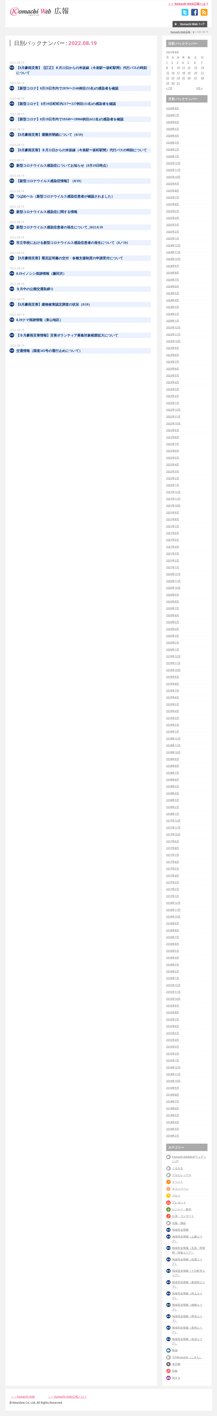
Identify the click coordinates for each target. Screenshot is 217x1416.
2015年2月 (172, 1053)
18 (183, 72)
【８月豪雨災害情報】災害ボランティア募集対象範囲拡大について (67, 335)
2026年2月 (172, 149)
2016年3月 (172, 964)
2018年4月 (172, 793)
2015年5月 (172, 1033)
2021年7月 (172, 526)
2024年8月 (172, 272)
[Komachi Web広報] (39, 16)
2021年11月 (173, 498)
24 (178, 77)
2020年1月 (172, 649)
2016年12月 (173, 902)
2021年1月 (172, 567)
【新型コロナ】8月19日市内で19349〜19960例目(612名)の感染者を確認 (70, 119)
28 (202, 77)
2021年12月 (173, 491)
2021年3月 (172, 553)
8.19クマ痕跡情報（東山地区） (39, 320)
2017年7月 (172, 854)
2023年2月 (172, 395)
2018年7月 (172, 772)
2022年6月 (172, 450)
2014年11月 (173, 1074)
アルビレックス (181, 1174)
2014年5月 (172, 1115)
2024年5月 (172, 293)
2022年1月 (172, 484)
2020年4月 (172, 628)
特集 (175, 1370)
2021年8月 (172, 519)
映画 (175, 1350)
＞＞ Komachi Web (23, 1396)
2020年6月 (172, 615)
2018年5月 (172, 786)
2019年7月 (172, 690)
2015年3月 (172, 1046)
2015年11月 (173, 991)
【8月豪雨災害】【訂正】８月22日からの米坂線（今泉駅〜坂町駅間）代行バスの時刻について (81, 70)
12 (189, 67)
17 (178, 72)
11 (183, 67)
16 (172, 72)
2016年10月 (173, 916)
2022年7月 (172, 443)
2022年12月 (173, 409)
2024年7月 (172, 279)
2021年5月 (172, 539)
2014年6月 (172, 1108)
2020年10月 (173, 587)
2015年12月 (173, 985)
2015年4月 (172, 1039)
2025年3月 (172, 224)
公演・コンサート (183, 1215)
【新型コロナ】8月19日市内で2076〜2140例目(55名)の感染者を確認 (67, 88)
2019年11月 (173, 662)
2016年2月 (172, 971)
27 (195, 77)
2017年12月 (173, 820)
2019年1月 (172, 731)
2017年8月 (172, 848)
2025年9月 (172, 183)
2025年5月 (172, 211)
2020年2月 (172, 642)
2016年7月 (172, 937)
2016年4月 (172, 957)
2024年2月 (172, 313)
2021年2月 (172, 560)
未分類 (176, 1363)
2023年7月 (172, 361)
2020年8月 (172, 601)
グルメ (176, 1195)
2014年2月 (172, 1135)
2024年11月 (173, 252)
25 (183, 77)
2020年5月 (172, 621)
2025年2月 (172, 231)
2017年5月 (172, 868)
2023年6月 (172, 368)
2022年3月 (172, 471)
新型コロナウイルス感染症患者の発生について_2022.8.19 (59, 227)
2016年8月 (172, 930)
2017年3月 (172, 882)
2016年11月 (173, 909)
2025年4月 (172, 217)
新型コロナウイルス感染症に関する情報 (46, 212)
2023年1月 (172, 402)
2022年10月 (173, 423)
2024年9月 (172, 265)
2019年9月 (172, 676)
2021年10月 (173, 505)
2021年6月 (172, 532)
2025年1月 (172, 238)
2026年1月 (172, 156)
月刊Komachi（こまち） (187, 1357)
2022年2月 (172, 478)
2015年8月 (172, 1012)
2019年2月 (172, 724)
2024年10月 (173, 258)
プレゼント (179, 1202)
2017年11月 (173, 827)
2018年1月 (172, 813)
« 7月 (169, 88)
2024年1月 (172, 320)
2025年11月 (173, 169)
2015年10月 (173, 998)
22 (167, 77)
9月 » (199, 88)
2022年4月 (172, 464)
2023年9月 (172, 347)
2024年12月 (173, 245)
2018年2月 (172, 806)
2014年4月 (172, 1122)
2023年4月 (172, 382)
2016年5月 (172, 950)
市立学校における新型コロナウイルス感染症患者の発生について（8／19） (73, 242)
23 (172, 77)
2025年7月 (172, 197)
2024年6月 (172, 286)
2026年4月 (172, 135)
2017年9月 (172, 841)
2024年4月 (172, 300)
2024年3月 (172, 306)
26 (189, 77)
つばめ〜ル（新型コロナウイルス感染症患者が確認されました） (65, 196)
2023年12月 (173, 327)
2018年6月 (172, 779)
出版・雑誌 (179, 1222)
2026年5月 (172, 128)
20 (195, 72)
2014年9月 (172, 1087)
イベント (177, 1181)
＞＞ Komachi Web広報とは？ (188, 3)
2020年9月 (172, 594)
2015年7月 (172, 1019)
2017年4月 (172, 875)
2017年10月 (173, 834)
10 (178, 67)
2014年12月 (173, 1067)
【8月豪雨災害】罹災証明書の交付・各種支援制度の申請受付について (69, 258)
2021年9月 (172, 512)
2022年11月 (173, 416)
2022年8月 (172, 437)
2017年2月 (172, 889)
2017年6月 (172, 861)
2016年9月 (172, 923)
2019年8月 (172, 683)
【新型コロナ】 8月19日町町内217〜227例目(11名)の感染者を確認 (66, 104)
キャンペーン (180, 1188)
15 (167, 72)
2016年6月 (172, 943)
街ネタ (176, 1377)
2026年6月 (172, 122)
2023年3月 (172, 389)
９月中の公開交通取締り (35, 289)
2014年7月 (172, 1101)
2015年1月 (172, 1060)
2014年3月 (172, 1128)
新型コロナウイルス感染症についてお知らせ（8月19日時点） (63, 165)
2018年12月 (173, 738)
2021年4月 (172, 546)
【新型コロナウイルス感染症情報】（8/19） (49, 181)
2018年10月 (173, 752)
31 (178, 83)
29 (167, 83)
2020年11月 (173, 580)
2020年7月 (172, 608)
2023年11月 (173, 334)
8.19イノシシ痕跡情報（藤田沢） (41, 273)
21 (202, 72)
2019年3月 (172, 717)
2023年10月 (173, 341)
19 (189, 72)
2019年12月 (173, 656)
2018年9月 (172, 758)
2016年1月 (172, 978)
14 (202, 67)
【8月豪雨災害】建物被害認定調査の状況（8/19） (54, 304)
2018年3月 (172, 800)
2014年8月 (172, 1094)
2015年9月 (172, 1005)
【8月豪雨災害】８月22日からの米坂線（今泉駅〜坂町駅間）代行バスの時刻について (81, 150)
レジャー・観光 (181, 1209)
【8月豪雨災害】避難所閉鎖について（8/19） (50, 134)
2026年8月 (172, 108)
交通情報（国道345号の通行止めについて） (49, 351)
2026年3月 (172, 142)
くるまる (177, 1168)
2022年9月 (172, 430)
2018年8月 (172, 765)
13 (195, 67)
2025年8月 (172, 190)
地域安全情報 (180, 1229)
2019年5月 (172, 704)
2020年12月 (173, 573)
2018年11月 (173, 745)
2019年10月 (173, 669)
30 (172, 83)
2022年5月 (172, 457)
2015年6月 (172, 1026)
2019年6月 (172, 697)
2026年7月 (172, 115)
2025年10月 (173, 176)
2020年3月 (172, 635)
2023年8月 (172, 354)
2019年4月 (172, 710)
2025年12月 (173, 163)
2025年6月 (172, 204)
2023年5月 (172, 375)
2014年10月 (173, 1080)
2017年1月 (172, 896)
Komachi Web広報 (180, 32)
